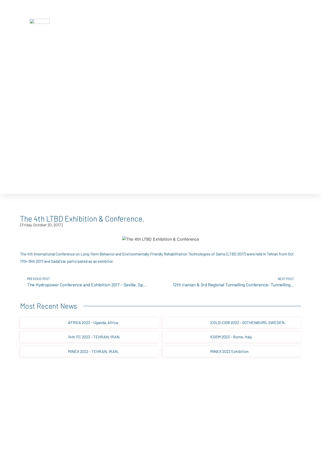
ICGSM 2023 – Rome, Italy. (231, 336)
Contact (193, 24)
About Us (170, 24)
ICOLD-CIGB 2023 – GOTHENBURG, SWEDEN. (247, 322)
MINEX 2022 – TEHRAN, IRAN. (93, 351)
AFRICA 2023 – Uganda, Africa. (93, 322)
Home (80, 24)
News (214, 24)
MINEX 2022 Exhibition (229, 351)
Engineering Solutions (135, 24)
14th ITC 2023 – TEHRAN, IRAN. (94, 336)
